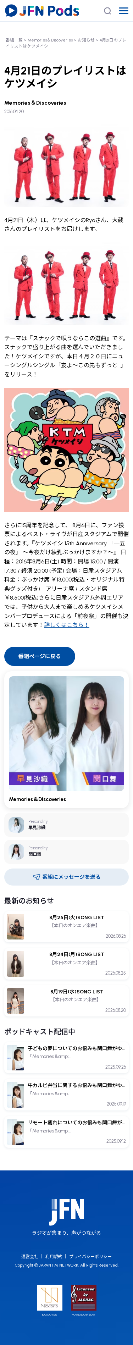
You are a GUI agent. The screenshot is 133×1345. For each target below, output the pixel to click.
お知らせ (86, 40)
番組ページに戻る (39, 656)
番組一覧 (14, 40)
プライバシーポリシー (90, 1256)
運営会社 (29, 1256)
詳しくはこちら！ (66, 625)
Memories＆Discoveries (50, 40)
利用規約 (53, 1256)
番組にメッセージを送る (71, 877)
